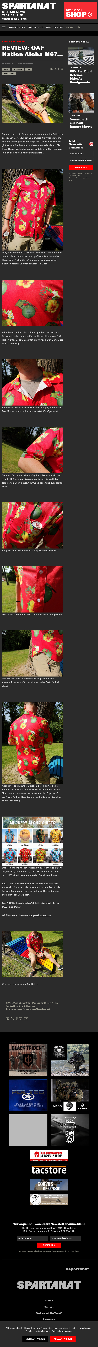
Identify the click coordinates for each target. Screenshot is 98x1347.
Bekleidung (18, 69)
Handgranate (9, 73)
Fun (28, 69)
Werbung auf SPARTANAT (49, 1312)
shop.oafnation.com (40, 915)
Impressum (49, 1319)
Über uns (49, 1306)
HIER (11, 479)
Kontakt (49, 1300)
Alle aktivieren (63, 1338)
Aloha (6, 69)
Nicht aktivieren (35, 1338)
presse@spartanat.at (39, 1008)
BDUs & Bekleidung (14, 41)
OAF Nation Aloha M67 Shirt (22, 903)
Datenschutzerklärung (62, 1331)
